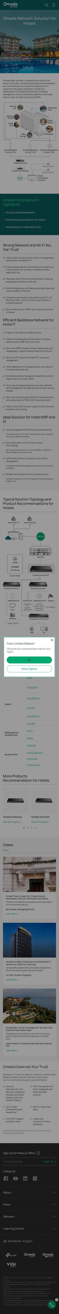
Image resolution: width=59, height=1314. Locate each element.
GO (29, 660)
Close (52, 640)
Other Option (29, 669)
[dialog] (29, 657)
